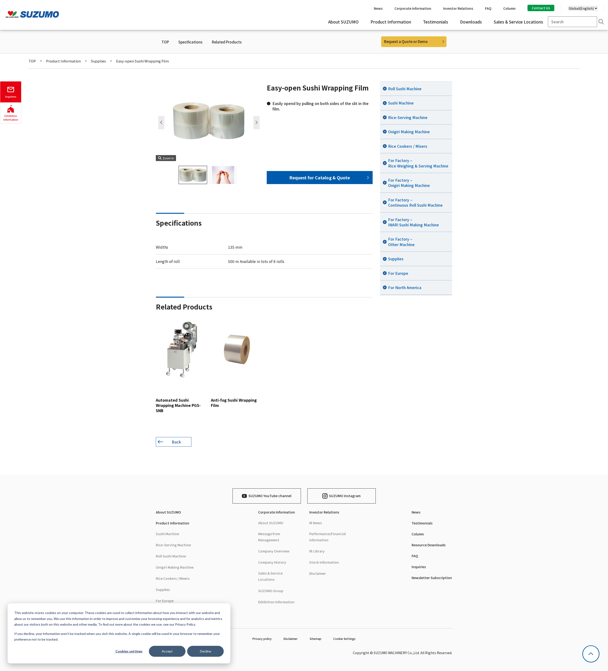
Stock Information (324, 562)
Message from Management (269, 536)
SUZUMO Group (270, 590)
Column (418, 534)
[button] (256, 122)
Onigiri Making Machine (175, 567)
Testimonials (422, 523)
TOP (165, 42)
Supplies (98, 60)
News (416, 512)
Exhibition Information (276, 602)
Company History (272, 562)
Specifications (190, 42)
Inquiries (419, 566)
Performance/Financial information (327, 536)
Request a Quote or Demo (406, 41)
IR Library (317, 551)
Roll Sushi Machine (171, 556)
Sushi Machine (167, 533)
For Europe (165, 600)
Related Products (227, 42)
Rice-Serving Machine (173, 545)
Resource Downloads (429, 545)
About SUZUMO (168, 512)
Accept (167, 651)
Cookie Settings (344, 639)
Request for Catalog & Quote (319, 177)
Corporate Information (276, 512)
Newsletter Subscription (432, 577)
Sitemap (315, 639)
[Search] (601, 22)
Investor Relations (324, 512)
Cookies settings (128, 651)
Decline (205, 651)
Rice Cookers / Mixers (173, 578)
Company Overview (274, 551)
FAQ (415, 555)
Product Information (63, 60)
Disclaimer (317, 573)
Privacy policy (262, 639)
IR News (315, 522)
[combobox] (572, 21)
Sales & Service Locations (270, 576)
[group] (181, 366)
